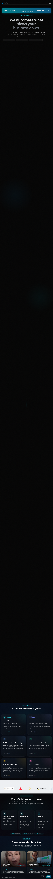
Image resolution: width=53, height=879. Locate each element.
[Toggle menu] (50, 3)
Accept (48, 876)
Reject (42, 876)
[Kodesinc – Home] (5, 3)
